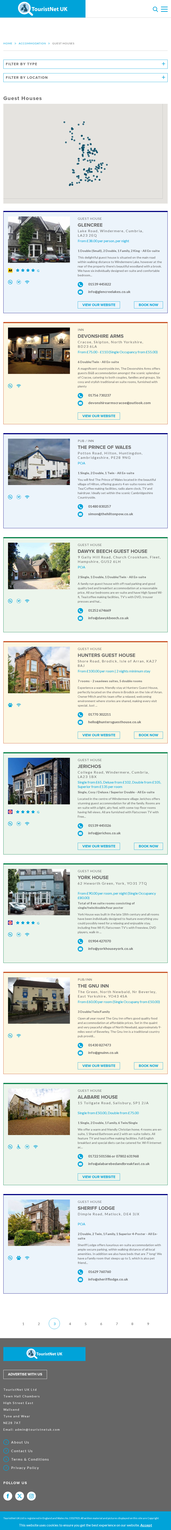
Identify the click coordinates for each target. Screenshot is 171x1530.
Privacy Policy (25, 1468)
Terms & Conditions (30, 1459)
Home (7, 43)
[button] (87, 160)
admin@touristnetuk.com (37, 1429)
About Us (20, 1442)
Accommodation (32, 43)
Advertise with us (25, 1374)
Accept (146, 1525)
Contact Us (22, 1451)
